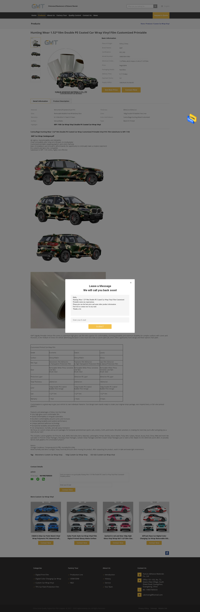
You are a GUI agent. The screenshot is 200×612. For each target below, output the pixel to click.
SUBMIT (100, 326)
